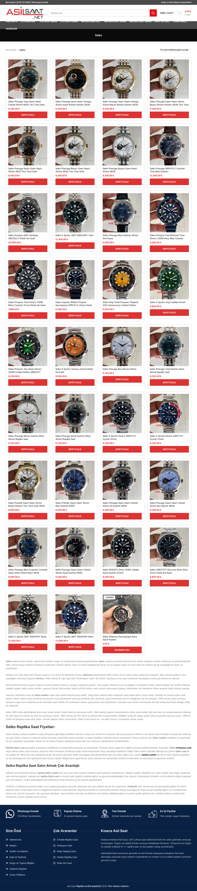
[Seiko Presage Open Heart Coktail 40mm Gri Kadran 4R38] (122, 480)
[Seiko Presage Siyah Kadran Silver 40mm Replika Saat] (75, 413)
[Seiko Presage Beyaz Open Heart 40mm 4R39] (122, 145)
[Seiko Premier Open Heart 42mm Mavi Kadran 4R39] (75, 480)
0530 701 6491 (23, 2)
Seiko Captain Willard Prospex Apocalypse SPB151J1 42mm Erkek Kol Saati (73, 305)
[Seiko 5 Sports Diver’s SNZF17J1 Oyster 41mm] (122, 413)
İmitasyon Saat (64, 845)
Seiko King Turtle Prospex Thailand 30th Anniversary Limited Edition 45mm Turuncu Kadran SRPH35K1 (120, 305)
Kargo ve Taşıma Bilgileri (21, 863)
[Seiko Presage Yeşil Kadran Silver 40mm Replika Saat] (169, 346)
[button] (27, 115)
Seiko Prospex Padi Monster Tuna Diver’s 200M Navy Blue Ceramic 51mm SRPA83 (167, 238)
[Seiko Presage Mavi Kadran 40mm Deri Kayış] (122, 212)
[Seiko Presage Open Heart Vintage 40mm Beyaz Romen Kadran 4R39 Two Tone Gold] (122, 79)
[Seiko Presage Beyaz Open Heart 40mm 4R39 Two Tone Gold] (75, 145)
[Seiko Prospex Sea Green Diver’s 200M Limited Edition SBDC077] (27, 346)
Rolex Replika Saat (66, 851)
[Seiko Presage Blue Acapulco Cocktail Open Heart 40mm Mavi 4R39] (27, 547)
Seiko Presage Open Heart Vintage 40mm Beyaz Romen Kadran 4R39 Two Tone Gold (120, 104)
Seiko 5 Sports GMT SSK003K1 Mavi (74, 636)
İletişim (13, 845)
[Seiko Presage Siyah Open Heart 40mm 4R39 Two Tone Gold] (27, 145)
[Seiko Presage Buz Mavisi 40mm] (122, 346)
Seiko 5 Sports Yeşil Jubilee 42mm (167, 302)
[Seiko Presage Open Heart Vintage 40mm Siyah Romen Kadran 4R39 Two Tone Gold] (75, 79)
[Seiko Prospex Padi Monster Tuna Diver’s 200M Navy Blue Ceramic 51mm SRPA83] (169, 212)
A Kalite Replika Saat (67, 839)
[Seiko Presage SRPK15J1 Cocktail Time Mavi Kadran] (169, 145)
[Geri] (91, 35)
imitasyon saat (183, 747)
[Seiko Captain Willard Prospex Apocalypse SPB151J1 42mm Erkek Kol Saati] (75, 279)
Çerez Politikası (17, 874)
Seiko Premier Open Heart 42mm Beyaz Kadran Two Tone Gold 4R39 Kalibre (26, 506)
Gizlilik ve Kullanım (18, 851)
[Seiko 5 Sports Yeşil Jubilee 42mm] (169, 279)
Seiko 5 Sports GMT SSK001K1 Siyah (27, 636)
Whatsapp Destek (40, 2)
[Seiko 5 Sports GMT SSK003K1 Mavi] (75, 614)
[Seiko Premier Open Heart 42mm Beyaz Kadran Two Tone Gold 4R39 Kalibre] (27, 480)
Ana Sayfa (11, 50)
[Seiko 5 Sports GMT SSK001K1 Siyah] (27, 614)
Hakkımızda (15, 839)
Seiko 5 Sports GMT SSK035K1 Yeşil (74, 235)
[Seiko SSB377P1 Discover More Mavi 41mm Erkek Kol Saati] (169, 547)
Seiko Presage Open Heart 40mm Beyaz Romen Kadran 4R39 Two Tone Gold (169, 104)
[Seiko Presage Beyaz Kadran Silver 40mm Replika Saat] (27, 413)
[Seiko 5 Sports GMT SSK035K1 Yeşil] (75, 212)
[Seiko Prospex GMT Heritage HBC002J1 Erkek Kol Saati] (27, 212)
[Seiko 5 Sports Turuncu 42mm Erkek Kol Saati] (75, 346)
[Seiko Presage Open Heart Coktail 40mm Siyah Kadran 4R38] (75, 547)
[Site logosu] (25, 12)
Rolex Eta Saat (64, 863)
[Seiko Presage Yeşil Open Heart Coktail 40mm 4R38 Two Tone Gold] (27, 79)
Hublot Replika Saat (67, 857)
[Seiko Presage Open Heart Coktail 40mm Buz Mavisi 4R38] (169, 480)
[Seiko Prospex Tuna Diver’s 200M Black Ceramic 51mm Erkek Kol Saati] (27, 279)
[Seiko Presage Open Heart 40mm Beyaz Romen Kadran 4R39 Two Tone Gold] (169, 79)
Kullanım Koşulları (18, 868)
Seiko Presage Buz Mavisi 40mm (119, 369)
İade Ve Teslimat (17, 857)
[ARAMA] (153, 13)
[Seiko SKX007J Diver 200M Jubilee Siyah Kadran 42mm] (122, 547)
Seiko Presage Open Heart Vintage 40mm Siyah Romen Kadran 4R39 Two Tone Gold (73, 104)
